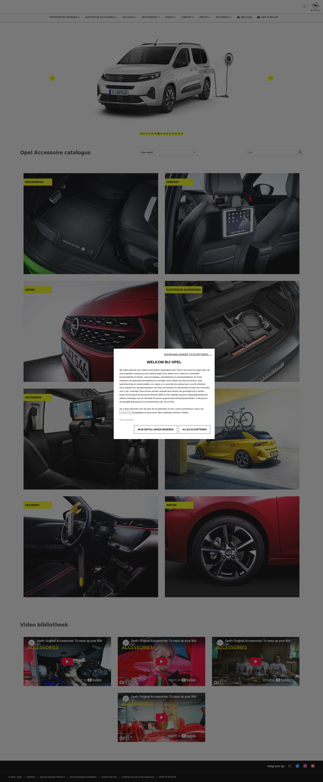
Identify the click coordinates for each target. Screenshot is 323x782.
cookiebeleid (126, 412)
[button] (188, 354)
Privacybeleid (126, 419)
